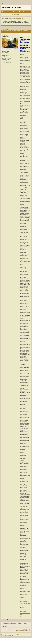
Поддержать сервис (25, 630)
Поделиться (22, 34)
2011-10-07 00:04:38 (24, 35)
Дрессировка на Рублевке (9, 21)
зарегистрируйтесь (19, 18)
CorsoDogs (4, 35)
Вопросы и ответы (22, 21)
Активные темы (15, 14)
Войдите (11, 18)
